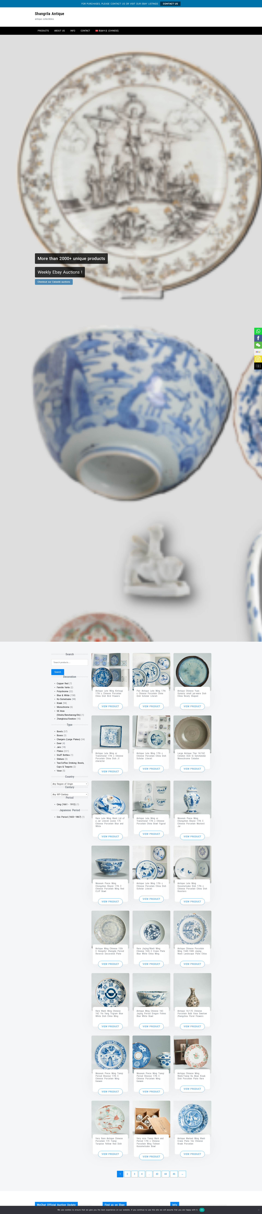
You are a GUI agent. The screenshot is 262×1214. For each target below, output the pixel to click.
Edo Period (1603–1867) (69, 817)
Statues (60, 759)
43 (157, 1174)
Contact (85, 30)
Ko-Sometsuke (64, 699)
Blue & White (63, 695)
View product (110, 706)
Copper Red (62, 683)
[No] (258, 1210)
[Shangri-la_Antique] (258, 345)
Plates (60, 751)
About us (59, 30)
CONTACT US (170, 3)
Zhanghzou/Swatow (66, 718)
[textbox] (69, 784)
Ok (202, 1210)
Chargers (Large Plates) (68, 739)
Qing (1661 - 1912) (66, 804)
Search (57, 672)
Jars (59, 747)
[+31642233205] (258, 331)
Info (72, 30)
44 (165, 1174)
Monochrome (63, 707)
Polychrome (62, 691)
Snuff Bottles (63, 755)
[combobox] (69, 784)
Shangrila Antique (49, 13)
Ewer (59, 743)
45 (174, 1174)
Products (43, 30)
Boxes (60, 735)
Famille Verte (63, 687)
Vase (59, 770)
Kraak (59, 703)
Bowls (60, 731)
